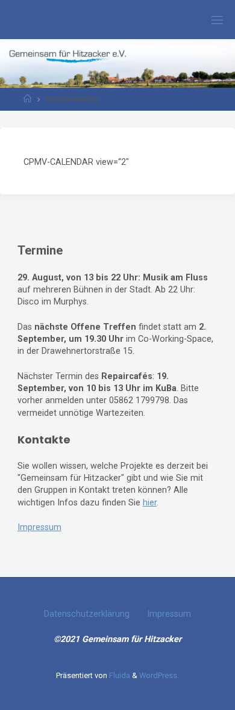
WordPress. (159, 675)
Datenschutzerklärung (87, 614)
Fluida (118, 675)
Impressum (39, 527)
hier (150, 503)
